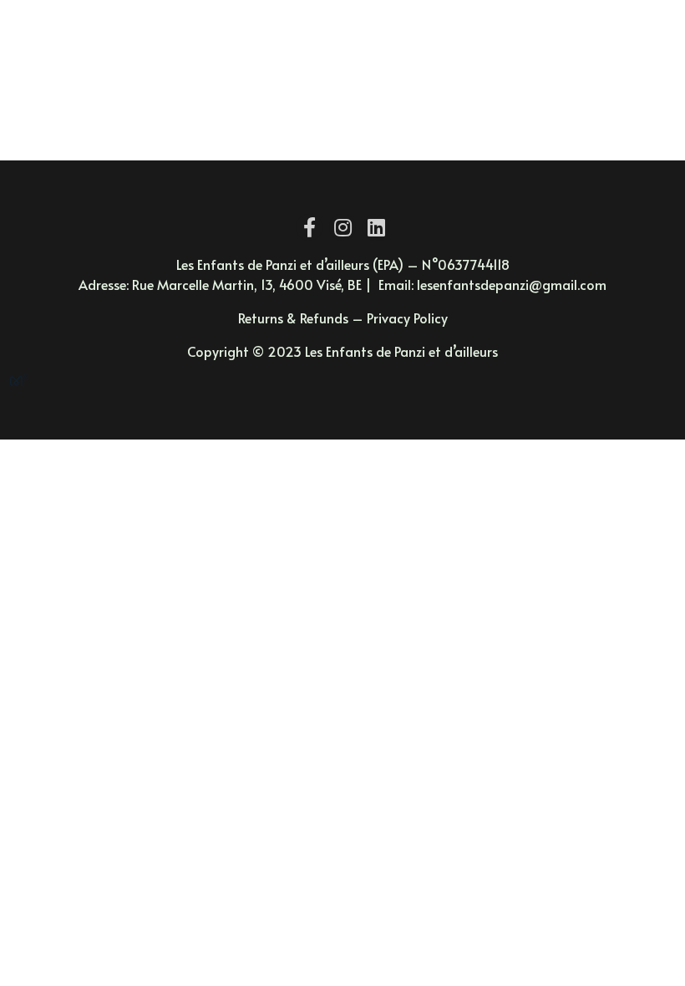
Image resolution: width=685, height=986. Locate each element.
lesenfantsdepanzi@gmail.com (510, 284)
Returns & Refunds (293, 317)
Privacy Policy (407, 317)
